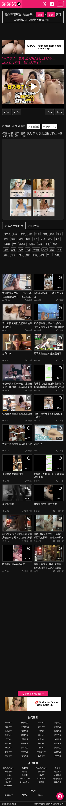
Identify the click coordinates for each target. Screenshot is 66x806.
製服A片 (57, 726)
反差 (4, 136)
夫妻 (13, 254)
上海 (35, 239)
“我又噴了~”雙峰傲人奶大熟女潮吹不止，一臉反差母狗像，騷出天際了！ (32, 60)
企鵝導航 (57, 775)
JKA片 (41, 730)
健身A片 (41, 739)
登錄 (51, 14)
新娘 (57, 254)
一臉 (60, 133)
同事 (21, 239)
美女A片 (24, 755)
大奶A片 (8, 726)
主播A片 (57, 751)
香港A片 (8, 751)
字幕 (59, 249)
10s (17, 112)
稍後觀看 (34, 126)
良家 (40, 244)
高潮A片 (24, 735)
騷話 (52, 249)
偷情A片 (24, 739)
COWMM (41, 778)
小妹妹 (36, 249)
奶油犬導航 (57, 778)
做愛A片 (24, 722)
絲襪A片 (8, 747)
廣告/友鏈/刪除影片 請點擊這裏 (49, 803)
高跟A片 (41, 755)
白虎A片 (24, 743)
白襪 (6, 249)
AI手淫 (7, 233)
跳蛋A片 (57, 722)
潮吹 (47, 133)
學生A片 (41, 735)
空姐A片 (41, 722)
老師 (13, 239)
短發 (13, 249)
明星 (59, 233)
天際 (23, 136)
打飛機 (7, 244)
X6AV (41, 775)
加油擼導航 (24, 782)
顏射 (6, 239)
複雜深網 (57, 782)
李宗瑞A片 (41, 751)
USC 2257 (8, 795)
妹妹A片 (8, 743)
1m (7, 112)
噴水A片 (24, 751)
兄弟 (44, 249)
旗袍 (6, 254)
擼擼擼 (24, 771)
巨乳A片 (8, 730)
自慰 (15, 233)
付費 (10, 133)
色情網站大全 (41, 767)
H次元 (8, 775)
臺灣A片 (8, 722)
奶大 (35, 133)
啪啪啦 (5, 803)
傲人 (29, 133)
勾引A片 (41, 743)
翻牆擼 (41, 782)
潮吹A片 (24, 747)
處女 (42, 254)
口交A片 (8, 735)
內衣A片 (41, 747)
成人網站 (8, 778)
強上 (21, 254)
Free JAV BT (25, 778)
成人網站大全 (8, 767)
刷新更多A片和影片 (34, 693)
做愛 (23, 233)
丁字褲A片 (24, 726)
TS (14, 244)
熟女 (41, 133)
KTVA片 (8, 739)
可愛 (50, 239)
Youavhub (8, 785)
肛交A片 (57, 735)
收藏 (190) (50, 126)
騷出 (17, 136)
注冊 (40, 14)
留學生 (22, 244)
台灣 (52, 233)
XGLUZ (25, 767)
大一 (49, 254)
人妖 (43, 239)
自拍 (30, 233)
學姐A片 (8, 755)
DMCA (24, 795)
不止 (53, 133)
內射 (45, 233)
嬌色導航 (57, 771)
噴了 (17, 133)
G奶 (28, 249)
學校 (55, 244)
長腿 (28, 239)
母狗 (10, 136)
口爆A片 (57, 730)
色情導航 (41, 771)
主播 (35, 254)
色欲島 (57, 767)
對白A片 (41, 726)
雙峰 (23, 133)
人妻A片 (57, 739)
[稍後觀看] (60, 796)
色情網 (24, 775)
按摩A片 (24, 730)
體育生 (32, 244)
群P (27, 254)
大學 (21, 249)
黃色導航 (8, 771)
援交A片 (57, 743)
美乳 (57, 239)
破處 (37, 233)
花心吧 (8, 782)
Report (41, 795)
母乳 (48, 244)
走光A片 (57, 755)
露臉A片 (57, 747)
